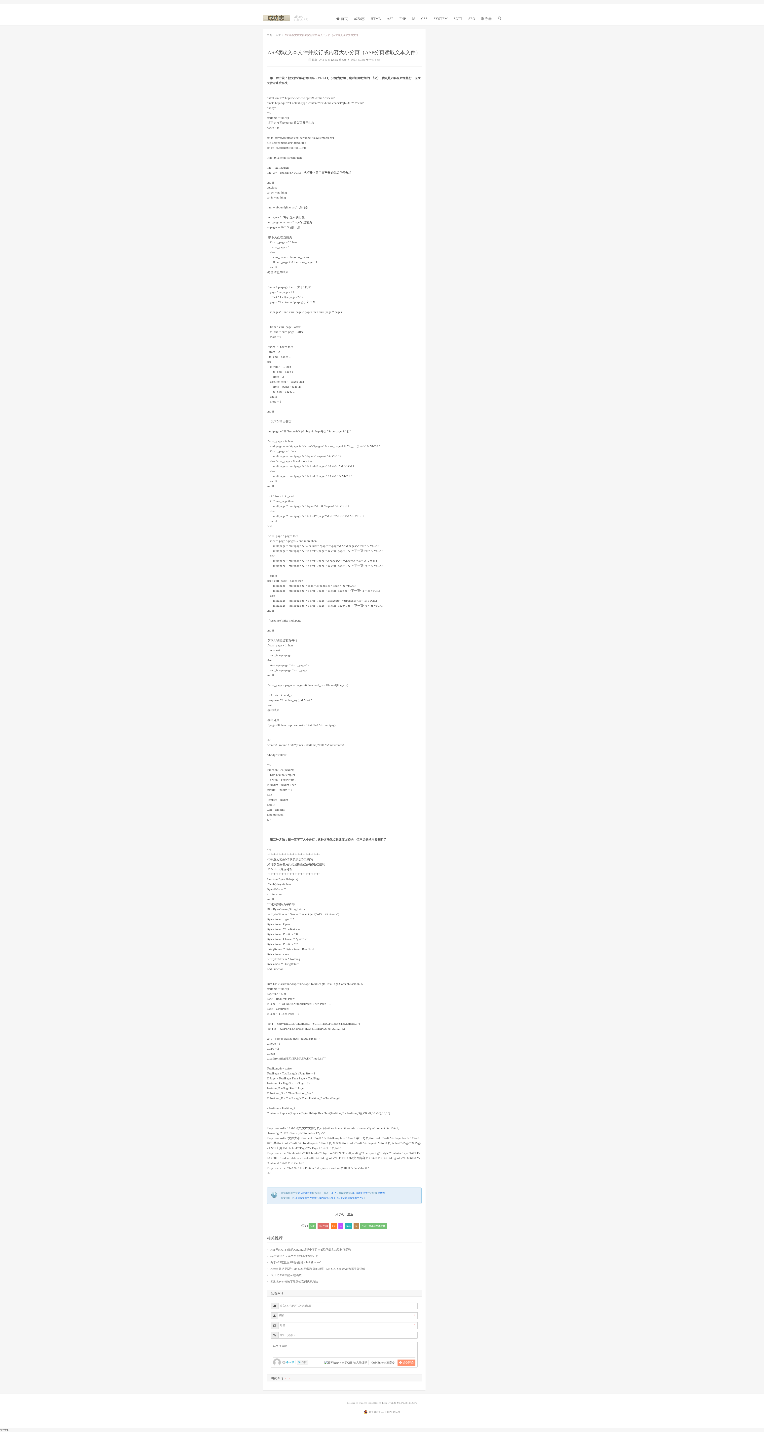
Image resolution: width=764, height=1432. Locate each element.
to (341, 1226)
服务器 (486, 19)
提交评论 (408, 1362)
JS (413, 19)
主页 (269, 35)
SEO (471, 19)
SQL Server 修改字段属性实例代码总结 (294, 1281)
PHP (402, 19)
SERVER (323, 1226)
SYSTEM (441, 19)
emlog (362, 1403)
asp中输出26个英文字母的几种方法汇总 (294, 1256)
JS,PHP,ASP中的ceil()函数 (286, 1275)
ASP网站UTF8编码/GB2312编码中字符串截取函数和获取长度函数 (310, 1249)
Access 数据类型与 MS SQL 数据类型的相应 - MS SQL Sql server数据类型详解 (317, 1268)
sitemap (4, 1429)
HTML (376, 19)
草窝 (393, 1403)
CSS (424, 19)
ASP (390, 19)
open (348, 1226)
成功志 (276, 18)
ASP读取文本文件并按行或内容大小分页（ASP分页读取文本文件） (328, 1198)
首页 (344, 19)
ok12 (335, 59)
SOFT (458, 19)
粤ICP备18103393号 (407, 1403)
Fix (333, 1226)
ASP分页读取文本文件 (373, 1226)
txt (356, 1226)
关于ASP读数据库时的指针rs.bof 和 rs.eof (295, 1262)
